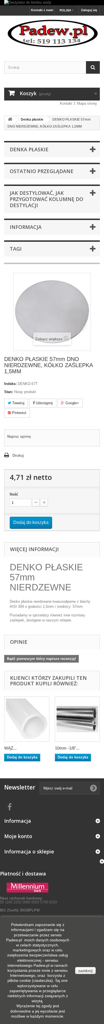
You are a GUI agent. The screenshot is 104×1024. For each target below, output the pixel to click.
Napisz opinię (19, 436)
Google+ (71, 403)
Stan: (8, 392)
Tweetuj (17, 403)
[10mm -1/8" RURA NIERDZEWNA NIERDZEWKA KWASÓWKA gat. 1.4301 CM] (77, 719)
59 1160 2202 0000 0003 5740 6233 (28, 900)
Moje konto (18, 836)
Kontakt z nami (42, 10)
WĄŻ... (10, 748)
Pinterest (18, 413)
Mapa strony (87, 103)
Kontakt (66, 103)
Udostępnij (44, 403)
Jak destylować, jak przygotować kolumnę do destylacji (46, 199)
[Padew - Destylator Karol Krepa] (52, 33)
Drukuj (18, 455)
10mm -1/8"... (67, 748)
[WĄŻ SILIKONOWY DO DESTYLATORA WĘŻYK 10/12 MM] (26, 719)
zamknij (85, 970)
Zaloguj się (89, 10)
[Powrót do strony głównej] (10, 119)
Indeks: (10, 384)
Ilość (14, 494)
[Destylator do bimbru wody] (52, 2)
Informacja (26, 227)
